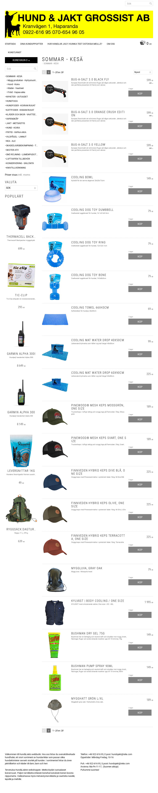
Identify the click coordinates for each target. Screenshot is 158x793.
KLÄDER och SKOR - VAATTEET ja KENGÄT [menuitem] (21, 114)
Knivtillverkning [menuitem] (16, 167)
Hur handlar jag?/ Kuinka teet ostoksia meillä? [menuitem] (75, 43)
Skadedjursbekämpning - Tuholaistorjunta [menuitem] (21, 145)
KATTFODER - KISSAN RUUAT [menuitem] (20, 109)
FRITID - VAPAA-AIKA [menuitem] (16, 132)
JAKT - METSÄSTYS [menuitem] (15, 123)
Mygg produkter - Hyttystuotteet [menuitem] (22, 80)
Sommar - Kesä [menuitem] (14, 76)
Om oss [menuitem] (111, 43)
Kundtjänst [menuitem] (14, 52)
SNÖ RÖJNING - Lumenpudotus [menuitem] (21, 154)
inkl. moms (24, 174)
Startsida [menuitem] (10, 43)
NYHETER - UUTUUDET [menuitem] (17, 96)
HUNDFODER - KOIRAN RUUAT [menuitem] (20, 105)
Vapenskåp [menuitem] (12, 118)
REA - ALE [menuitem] (11, 140)
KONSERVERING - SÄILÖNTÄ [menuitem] (20, 163)
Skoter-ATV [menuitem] (12, 149)
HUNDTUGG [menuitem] (12, 100)
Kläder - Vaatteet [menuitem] (16, 88)
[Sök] (150, 3)
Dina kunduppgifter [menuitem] (31, 43)
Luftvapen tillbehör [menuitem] (18, 158)
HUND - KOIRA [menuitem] (13, 127)
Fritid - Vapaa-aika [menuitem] (16, 92)
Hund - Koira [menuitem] (14, 84)
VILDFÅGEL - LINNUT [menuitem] (16, 136)
